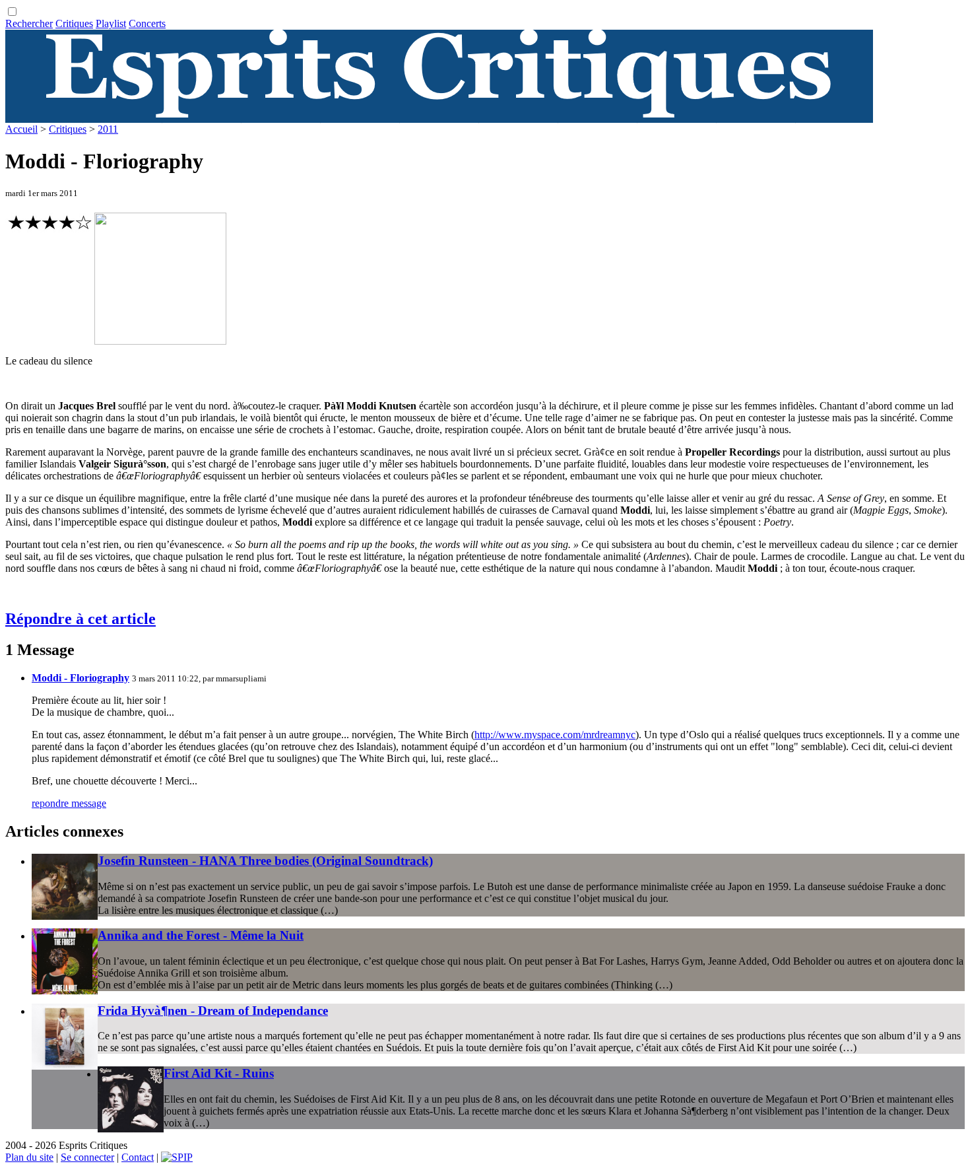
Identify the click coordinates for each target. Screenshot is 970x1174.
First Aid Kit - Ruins (219, 1073)
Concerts (147, 23)
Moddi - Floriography (80, 677)
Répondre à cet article (80, 618)
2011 (108, 129)
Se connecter (87, 1157)
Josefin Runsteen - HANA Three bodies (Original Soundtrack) (265, 861)
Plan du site (29, 1157)
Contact (137, 1157)
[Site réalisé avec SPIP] (177, 1157)
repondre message (69, 803)
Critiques (74, 23)
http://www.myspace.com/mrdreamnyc (554, 734)
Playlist (111, 23)
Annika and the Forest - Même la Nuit (201, 935)
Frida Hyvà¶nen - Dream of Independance (213, 1011)
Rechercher (29, 23)
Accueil (21, 129)
